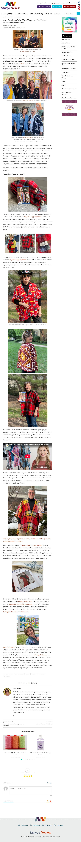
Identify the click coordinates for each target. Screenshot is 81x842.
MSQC (22, 63)
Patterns (64, 81)
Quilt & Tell (57, 14)
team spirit (7, 676)
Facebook (25, 612)
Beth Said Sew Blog (36, 14)
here (34, 51)
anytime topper (19, 673)
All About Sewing (21, 14)
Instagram (7, 612)
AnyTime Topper (27, 137)
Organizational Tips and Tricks (68, 64)
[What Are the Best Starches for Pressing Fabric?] (40, 742)
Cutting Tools (65, 72)
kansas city (42, 673)
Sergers (64, 85)
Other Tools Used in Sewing (67, 76)
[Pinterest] (79, 7)
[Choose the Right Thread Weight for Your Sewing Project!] (15, 742)
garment (33, 673)
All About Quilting (6, 14)
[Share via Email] (36, 683)
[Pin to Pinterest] (34, 683)
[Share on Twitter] (33, 683)
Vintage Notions (24, 51)
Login (50, 783)
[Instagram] (79, 5)
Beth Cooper (11, 27)
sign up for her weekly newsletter (20, 604)
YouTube (14, 612)
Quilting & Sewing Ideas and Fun (68, 47)
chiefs (27, 673)
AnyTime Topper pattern (32, 217)
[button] (5, 747)
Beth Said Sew (66, 39)
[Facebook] (79, 2)
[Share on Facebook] (31, 683)
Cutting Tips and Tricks (68, 59)
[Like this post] (29, 683)
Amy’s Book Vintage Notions (32, 545)
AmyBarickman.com (24, 601)
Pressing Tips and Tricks (69, 68)
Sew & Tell (48, 14)
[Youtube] (79, 9)
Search (78, 13)
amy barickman (8, 673)
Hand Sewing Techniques (69, 88)
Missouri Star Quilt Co (27, 100)
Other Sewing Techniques (69, 98)
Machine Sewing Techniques (66, 93)
